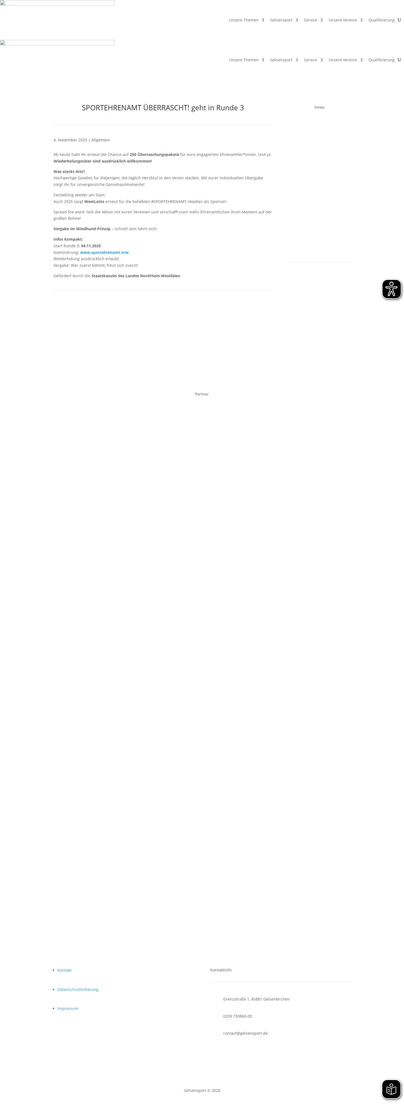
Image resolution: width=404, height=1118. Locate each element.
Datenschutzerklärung (77, 989)
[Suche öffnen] (399, 20)
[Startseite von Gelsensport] (57, 20)
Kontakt (64, 970)
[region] (202, 493)
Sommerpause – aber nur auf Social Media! (319, 145)
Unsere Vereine (343, 20)
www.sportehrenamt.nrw (104, 252)
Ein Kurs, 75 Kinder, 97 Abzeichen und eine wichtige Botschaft (316, 218)
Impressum (67, 1008)
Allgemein (101, 139)
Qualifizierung (382, 20)
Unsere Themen (244, 20)
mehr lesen (304, 164)
